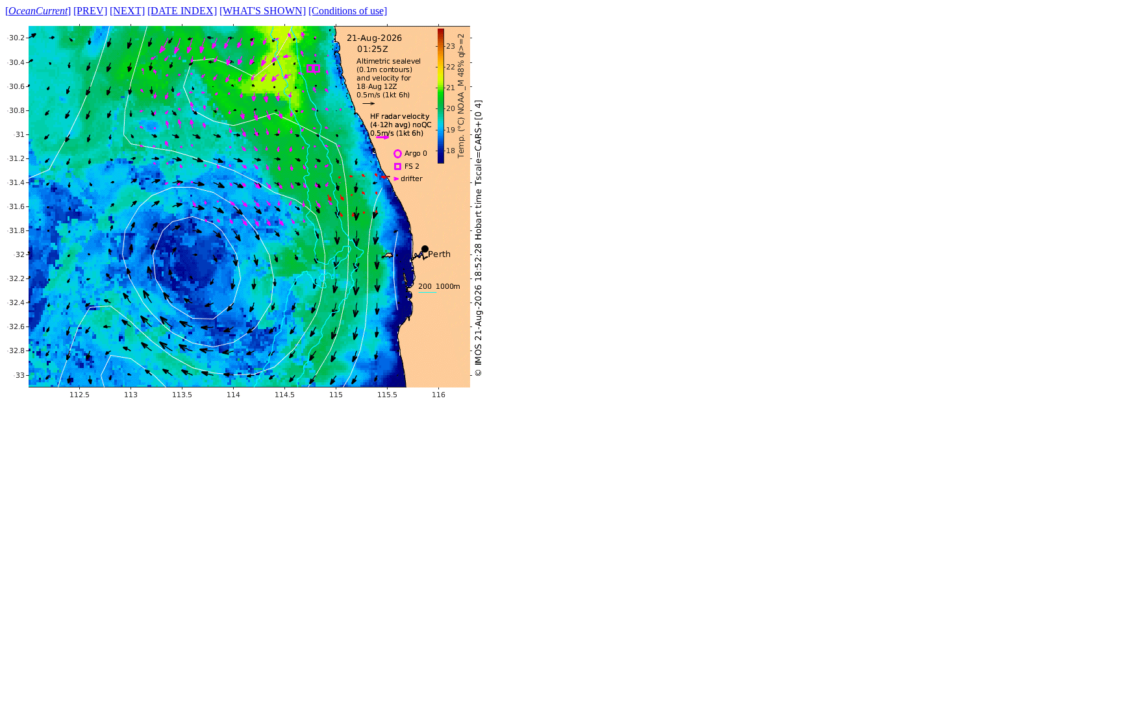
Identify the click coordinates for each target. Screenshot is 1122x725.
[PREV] (90, 10)
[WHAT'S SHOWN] (262, 10)
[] (38, 10)
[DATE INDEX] (182, 10)
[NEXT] (127, 10)
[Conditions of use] (347, 10)
